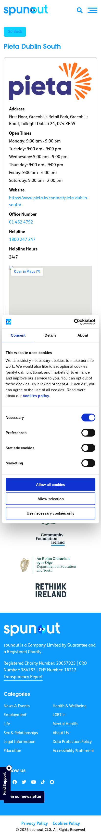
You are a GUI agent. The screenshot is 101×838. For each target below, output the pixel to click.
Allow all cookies (50, 484)
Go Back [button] (15, 32)
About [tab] (82, 335)
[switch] (88, 433)
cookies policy (36, 395)
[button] (92, 10)
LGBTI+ (59, 715)
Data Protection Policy (72, 742)
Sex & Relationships (21, 733)
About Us (61, 733)
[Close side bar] (9, 768)
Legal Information (19, 742)
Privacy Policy (34, 824)
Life (7, 724)
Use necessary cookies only (50, 513)
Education (12, 751)
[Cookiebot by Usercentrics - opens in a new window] (73, 322)
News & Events (17, 706)
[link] (32, 629)
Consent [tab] (18, 335)
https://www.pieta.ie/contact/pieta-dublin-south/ (48, 201)
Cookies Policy (66, 824)
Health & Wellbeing (70, 706)
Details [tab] (51, 335)
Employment (15, 715)
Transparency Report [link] (23, 677)
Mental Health (65, 724)
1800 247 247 (22, 240)
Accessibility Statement (73, 751)
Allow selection (51, 499)
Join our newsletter (24, 797)
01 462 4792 (21, 222)
